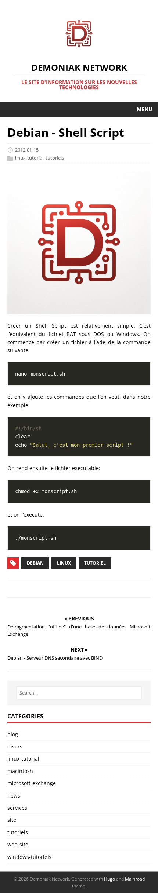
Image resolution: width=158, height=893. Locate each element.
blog (12, 734)
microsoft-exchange (31, 783)
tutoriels (55, 157)
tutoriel (95, 563)
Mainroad (135, 879)
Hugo (109, 879)
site (11, 819)
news (13, 795)
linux (64, 563)
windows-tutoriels (29, 856)
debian (35, 563)
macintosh (20, 771)
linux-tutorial (29, 157)
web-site (17, 844)
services (17, 807)
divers (14, 746)
